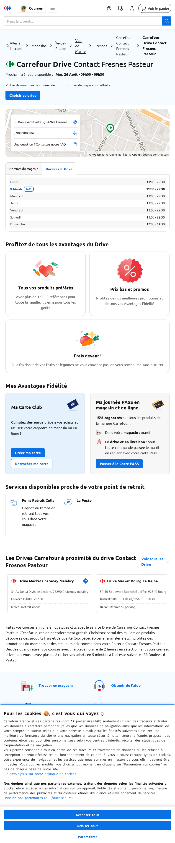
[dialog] (87, 774)
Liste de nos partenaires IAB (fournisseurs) (38, 798)
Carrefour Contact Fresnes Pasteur (124, 45)
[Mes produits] (120, 8)
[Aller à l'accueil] (7, 8)
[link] (85, 582)
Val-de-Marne (80, 45)
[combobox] (87, 21)
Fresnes (101, 45)
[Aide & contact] (109, 8)
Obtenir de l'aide (126, 685)
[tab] (23, 168)
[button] (52, 8)
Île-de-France (60, 46)
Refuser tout (87, 826)
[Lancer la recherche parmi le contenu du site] (166, 21)
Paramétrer (87, 837)
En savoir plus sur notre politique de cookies (40, 774)
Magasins (38, 45)
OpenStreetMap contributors (149, 154)
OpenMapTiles (116, 154)
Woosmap (96, 154)
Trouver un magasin (56, 685)
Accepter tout (87, 815)
